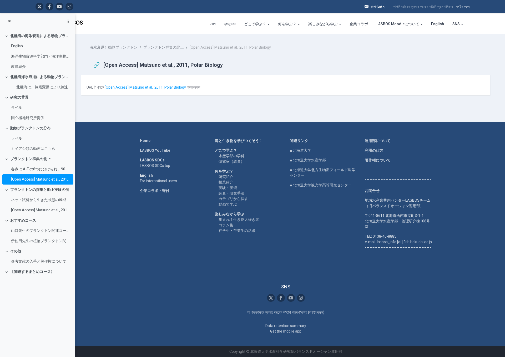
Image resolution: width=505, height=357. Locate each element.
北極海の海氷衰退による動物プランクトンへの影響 (40, 36)
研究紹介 (226, 177)
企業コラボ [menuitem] (359, 24)
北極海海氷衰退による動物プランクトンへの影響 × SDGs (40, 77)
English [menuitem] (437, 24)
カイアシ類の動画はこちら (33, 148)
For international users (158, 181)
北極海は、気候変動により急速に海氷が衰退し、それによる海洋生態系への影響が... (41, 87)
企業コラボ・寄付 (154, 190)
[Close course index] (9, 21)
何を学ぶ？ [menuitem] (287, 24)
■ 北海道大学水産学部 (308, 160)
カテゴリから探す (233, 199)
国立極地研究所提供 (27, 118)
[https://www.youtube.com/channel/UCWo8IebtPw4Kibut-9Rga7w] (59, 7)
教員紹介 (18, 66)
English (17, 46)
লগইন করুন (462, 6)
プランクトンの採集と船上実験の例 (39, 189)
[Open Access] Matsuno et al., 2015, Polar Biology (41, 210)
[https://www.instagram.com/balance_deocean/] (69, 7)
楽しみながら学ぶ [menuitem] (323, 24)
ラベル (16, 107)
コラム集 (226, 225)
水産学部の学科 (231, 156)
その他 (15, 251)
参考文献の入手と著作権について (38, 261)
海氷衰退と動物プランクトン (114, 47)
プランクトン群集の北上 (30, 159)
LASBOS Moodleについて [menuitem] (397, 24)
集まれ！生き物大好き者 (239, 219)
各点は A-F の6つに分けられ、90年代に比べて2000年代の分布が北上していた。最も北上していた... (41, 169)
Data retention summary (285, 326)
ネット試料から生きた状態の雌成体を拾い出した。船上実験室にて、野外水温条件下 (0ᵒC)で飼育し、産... (41, 200)
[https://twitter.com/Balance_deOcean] (39, 7)
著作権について (378, 160)
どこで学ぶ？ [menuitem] (255, 24)
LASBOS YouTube (155, 150)
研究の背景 (19, 97)
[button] (375, 6)
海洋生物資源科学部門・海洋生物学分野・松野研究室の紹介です (41, 56)
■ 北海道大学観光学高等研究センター (321, 185)
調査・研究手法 (231, 193)
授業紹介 (226, 182)
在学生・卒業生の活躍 (237, 230)
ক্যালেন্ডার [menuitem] (230, 24)
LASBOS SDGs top (155, 166)
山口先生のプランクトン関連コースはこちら (41, 230)
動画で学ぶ (228, 204)
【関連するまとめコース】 (32, 271)
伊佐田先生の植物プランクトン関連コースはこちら (41, 241)
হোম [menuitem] (212, 24)
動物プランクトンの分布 (30, 128)
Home (145, 141)
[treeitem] (37, 51)
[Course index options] (68, 21)
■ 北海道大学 (300, 150)
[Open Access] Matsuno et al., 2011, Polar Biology (41, 179)
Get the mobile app (285, 331)
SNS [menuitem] (456, 24)
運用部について (378, 141)
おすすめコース (23, 220)
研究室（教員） (231, 161)
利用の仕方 (374, 150)
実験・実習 (228, 188)
